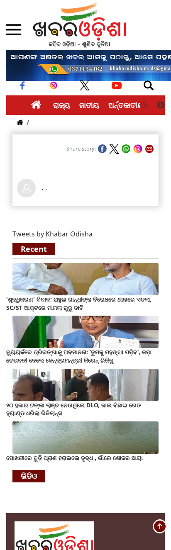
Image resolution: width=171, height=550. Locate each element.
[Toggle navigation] (149, 85)
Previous (144, 105)
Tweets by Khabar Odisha (52, 233)
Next (160, 105)
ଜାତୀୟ (89, 105)
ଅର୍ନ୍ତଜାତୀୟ (126, 105)
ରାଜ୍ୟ (61, 105)
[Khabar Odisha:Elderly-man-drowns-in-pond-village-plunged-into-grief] (85, 436)
